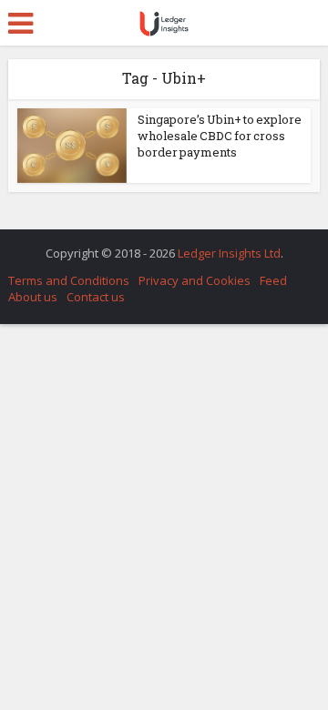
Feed (273, 280)
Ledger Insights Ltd (229, 253)
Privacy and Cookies (194, 280)
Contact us (96, 297)
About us (32, 297)
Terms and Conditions (68, 280)
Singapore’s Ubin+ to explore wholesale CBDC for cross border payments (220, 135)
